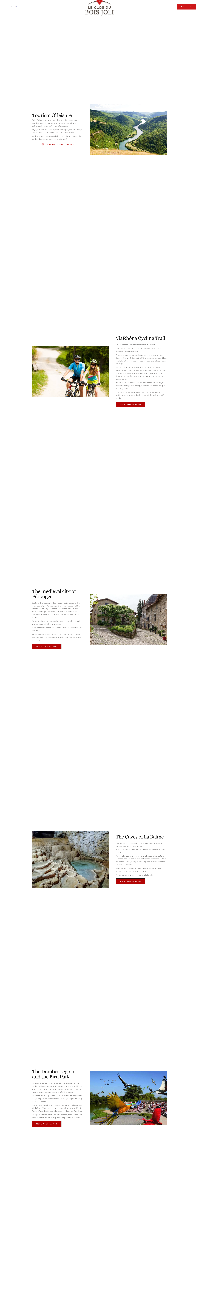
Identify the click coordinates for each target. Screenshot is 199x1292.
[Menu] (4, 6)
